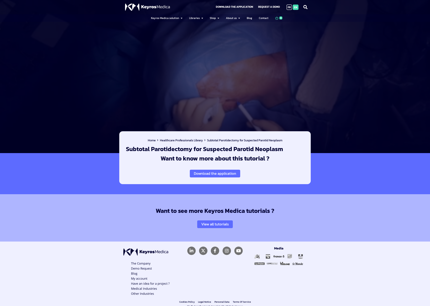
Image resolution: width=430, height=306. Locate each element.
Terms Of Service (242, 302)
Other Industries (142, 294)
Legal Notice (204, 302)
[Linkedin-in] (191, 251)
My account (139, 278)
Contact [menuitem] (263, 18)
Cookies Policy (187, 302)
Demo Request (141, 268)
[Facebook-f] (215, 251)
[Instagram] (227, 251)
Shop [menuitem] (213, 18)
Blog (134, 273)
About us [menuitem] (231, 18)
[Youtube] (238, 251)
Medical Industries (144, 289)
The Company (140, 263)
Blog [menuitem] (249, 18)
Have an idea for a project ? (150, 283)
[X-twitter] (203, 251)
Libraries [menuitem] (194, 18)
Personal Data (221, 302)
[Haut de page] (419, 293)
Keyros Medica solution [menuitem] (165, 18)
